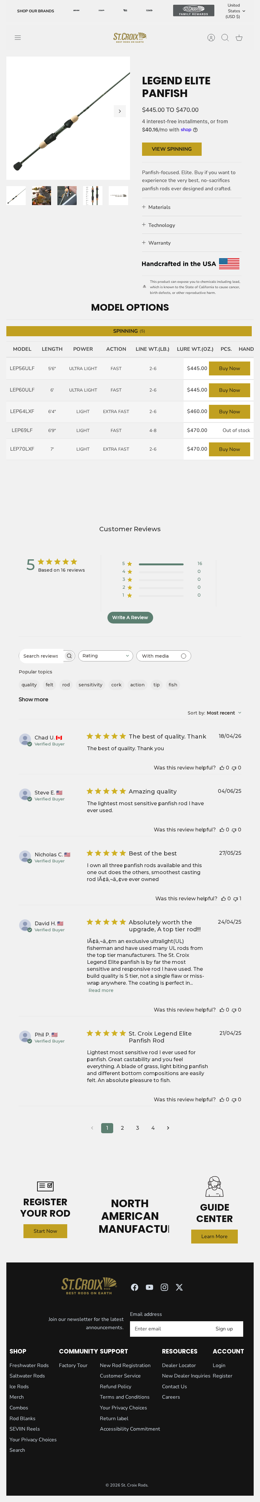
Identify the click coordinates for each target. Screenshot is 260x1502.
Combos (19, 1407)
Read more (101, 990)
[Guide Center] (214, 1186)
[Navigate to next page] (168, 1128)
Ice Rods (19, 1386)
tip (156, 685)
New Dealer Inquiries (186, 1375)
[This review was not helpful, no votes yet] (234, 768)
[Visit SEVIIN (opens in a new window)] (76, 11)
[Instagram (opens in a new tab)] (164, 1287)
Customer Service (120, 1375)
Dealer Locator (179, 1365)
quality (29, 685)
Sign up (224, 1328)
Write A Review (130, 617)
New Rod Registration (125, 1365)
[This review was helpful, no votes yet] (222, 768)
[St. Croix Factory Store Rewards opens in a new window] (149, 11)
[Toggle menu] (21, 37)
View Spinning (172, 149)
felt (49, 685)
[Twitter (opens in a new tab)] (179, 1287)
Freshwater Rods (29, 1365)
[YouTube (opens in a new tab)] (149, 1287)
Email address (146, 1314)
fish (173, 685)
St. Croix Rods (134, 1485)
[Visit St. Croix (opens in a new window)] (101, 11)
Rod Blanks (23, 1418)
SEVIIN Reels (25, 1429)
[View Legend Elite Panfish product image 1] (16, 195)
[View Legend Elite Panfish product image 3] (67, 195)
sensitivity (90, 685)
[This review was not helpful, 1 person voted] (235, 899)
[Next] (120, 111)
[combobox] (105, 655)
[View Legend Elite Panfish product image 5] (118, 195)
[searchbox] (41, 656)
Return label (114, 1418)
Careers (171, 1397)
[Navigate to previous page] (92, 1128)
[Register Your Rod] (45, 1186)
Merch (17, 1397)
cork (116, 685)
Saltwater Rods (27, 1375)
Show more (33, 699)
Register (222, 1375)
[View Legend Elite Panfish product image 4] (92, 195)
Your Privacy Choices (33, 1439)
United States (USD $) (232, 11)
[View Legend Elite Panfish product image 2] (41, 195)
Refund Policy (115, 1386)
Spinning (129, 331)
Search (17, 1450)
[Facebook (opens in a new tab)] (134, 1287)
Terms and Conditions (125, 1397)
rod (66, 685)
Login (219, 1365)
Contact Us (174, 1386)
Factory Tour (73, 1365)
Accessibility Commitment (130, 1429)
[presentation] (130, 37)
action (137, 685)
